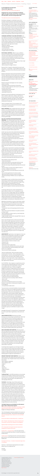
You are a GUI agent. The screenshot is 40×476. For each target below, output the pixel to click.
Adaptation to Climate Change (34, 36)
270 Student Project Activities (33, 67)
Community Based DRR (32, 60)
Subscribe (9, 1)
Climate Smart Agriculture (32, 59)
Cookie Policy (22, 457)
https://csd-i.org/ (4, 467)
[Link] (30, 473)
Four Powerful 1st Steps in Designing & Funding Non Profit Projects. (33, 11)
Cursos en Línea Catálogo (20, 6)
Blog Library (18, 1)
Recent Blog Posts (31, 95)
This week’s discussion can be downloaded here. (11, 17)
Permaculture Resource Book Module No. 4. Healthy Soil (12, 418)
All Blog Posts (31, 167)
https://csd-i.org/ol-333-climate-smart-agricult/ (11, 10)
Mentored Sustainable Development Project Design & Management (33, 44)
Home (2, 1)
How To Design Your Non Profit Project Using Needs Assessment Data (33, 136)
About (5, 1)
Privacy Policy (16, 457)
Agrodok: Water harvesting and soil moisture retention (12, 424)
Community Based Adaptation (33, 51)
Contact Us (13, 1)
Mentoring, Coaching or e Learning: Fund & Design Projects (32, 121)
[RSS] (37, 473)
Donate (22, 1)
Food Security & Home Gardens (33, 57)
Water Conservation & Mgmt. (33, 58)
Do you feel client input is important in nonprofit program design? (33, 144)
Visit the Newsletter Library (33, 92)
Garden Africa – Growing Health (8, 430)
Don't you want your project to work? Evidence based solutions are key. (33, 132)
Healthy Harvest (5, 435)
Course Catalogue (34, 3)
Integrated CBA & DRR (32, 52)
